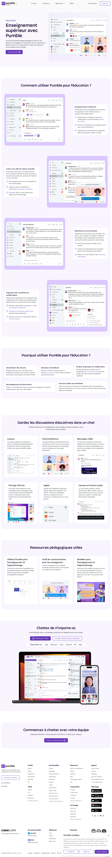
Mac (46, 645)
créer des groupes (93, 371)
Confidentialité (45, 853)
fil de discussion (14, 319)
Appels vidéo (52, 790)
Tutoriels (72, 774)
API (29, 782)
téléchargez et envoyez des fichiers (21, 189)
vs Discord (73, 795)
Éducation (73, 816)
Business (30, 795)
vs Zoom (72, 798)
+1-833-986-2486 (96, 782)
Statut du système (96, 776)
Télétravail (73, 808)
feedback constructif (48, 372)
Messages (52, 771)
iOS (75, 645)
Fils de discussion (54, 774)
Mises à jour (52, 841)
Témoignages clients (76, 779)
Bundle (51, 836)
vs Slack (72, 790)
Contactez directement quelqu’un (20, 311)
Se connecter (92, 3)
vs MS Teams (74, 792)
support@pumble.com (97, 779)
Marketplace (52, 838)
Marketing (73, 814)
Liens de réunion (53, 798)
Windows (53, 645)
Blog (71, 776)
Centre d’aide (95, 768)
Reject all (87, 852)
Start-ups (73, 811)
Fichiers (51, 782)
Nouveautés (31, 776)
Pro (29, 792)
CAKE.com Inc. (17, 853)
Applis (29, 771)
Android (69, 645)
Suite (50, 833)
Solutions (46, 3)
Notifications (52, 776)
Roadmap (30, 779)
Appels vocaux (53, 793)
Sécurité (53, 853)
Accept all (71, 852)
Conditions (37, 853)
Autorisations (52, 787)
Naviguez (12, 192)
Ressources (59, 3)
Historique (52, 779)
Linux (62, 645)
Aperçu (30, 768)
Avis (71, 782)
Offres (72, 3)
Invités (51, 785)
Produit (33, 3)
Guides (72, 771)
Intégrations (31, 774)
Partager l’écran (53, 796)
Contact (93, 771)
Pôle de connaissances (76, 768)
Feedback (94, 774)
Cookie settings (102, 852)
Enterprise (31, 798)
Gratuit (30, 790)
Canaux (51, 768)
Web (80, 645)
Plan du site (60, 853)
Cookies (30, 853)
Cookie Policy (78, 845)
